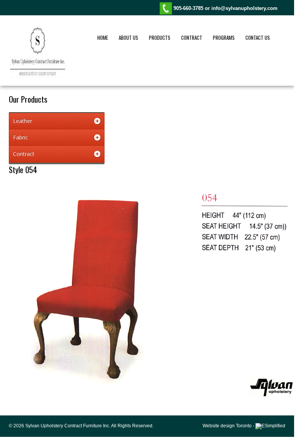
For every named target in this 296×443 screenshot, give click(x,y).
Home (102, 37)
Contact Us (257, 37)
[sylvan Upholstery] (37, 76)
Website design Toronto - (229, 425)
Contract (191, 37)
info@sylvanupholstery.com (244, 8)
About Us (128, 37)
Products (159, 37)
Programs (224, 37)
